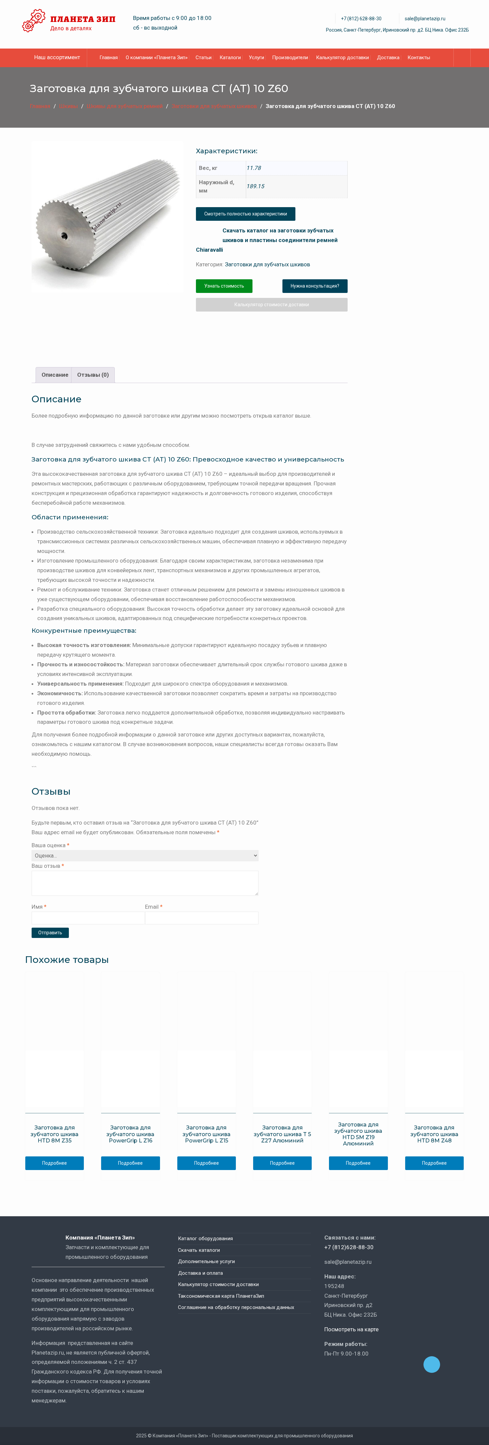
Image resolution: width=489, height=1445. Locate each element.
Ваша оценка (51, 845)
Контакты (419, 58)
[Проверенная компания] (342, 1373)
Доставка (388, 58)
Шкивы (68, 106)
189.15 (255, 186)
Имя (39, 906)
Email (154, 906)
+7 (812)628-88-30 (349, 1247)
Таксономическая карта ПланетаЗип (221, 1296)
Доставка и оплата (200, 1273)
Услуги (256, 58)
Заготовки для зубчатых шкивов (214, 106)
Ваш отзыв (48, 865)
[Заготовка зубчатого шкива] (107, 217)
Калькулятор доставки (342, 58)
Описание (55, 374)
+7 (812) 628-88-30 (361, 18)
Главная (108, 58)
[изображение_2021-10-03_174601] (133, 324)
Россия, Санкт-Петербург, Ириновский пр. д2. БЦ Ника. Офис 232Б (397, 30)
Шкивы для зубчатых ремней (125, 106)
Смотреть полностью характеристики (245, 213)
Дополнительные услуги (206, 1261)
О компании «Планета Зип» (157, 58)
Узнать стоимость (224, 286)
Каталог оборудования (205, 1239)
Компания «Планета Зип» (105, 1237)
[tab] (55, 375)
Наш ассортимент (57, 57)
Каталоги (230, 58)
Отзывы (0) (93, 374)
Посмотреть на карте (351, 1329)
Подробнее (54, 1163)
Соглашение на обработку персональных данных (236, 1307)
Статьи (204, 58)
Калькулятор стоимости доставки (272, 304)
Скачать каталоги (199, 1250)
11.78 (253, 168)
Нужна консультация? (315, 286)
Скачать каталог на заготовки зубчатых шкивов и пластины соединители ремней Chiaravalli (267, 240)
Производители (290, 58)
